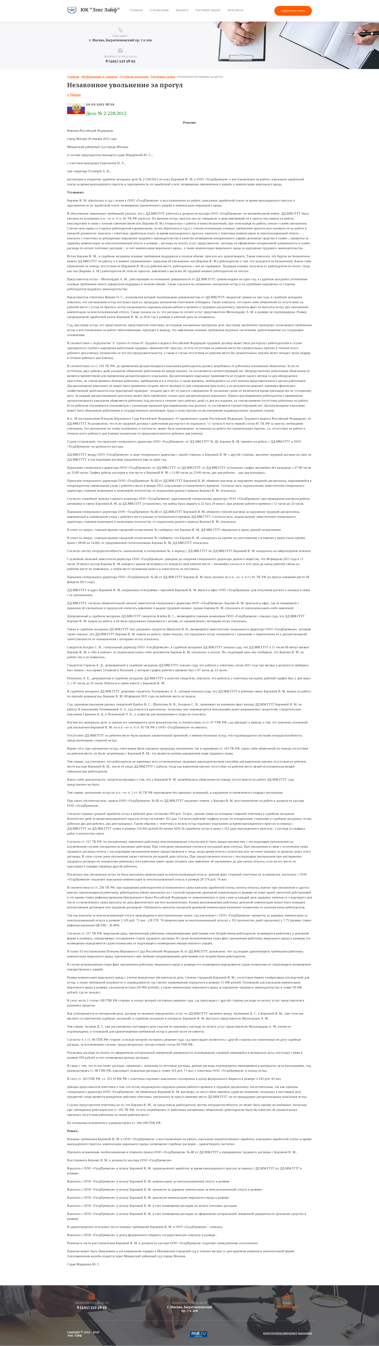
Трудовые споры (163, 77)
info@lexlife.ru (287, 1306)
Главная (73, 77)
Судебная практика (134, 77)
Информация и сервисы (100, 77)
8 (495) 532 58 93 (120, 61)
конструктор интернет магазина (287, 1333)
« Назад (74, 95)
